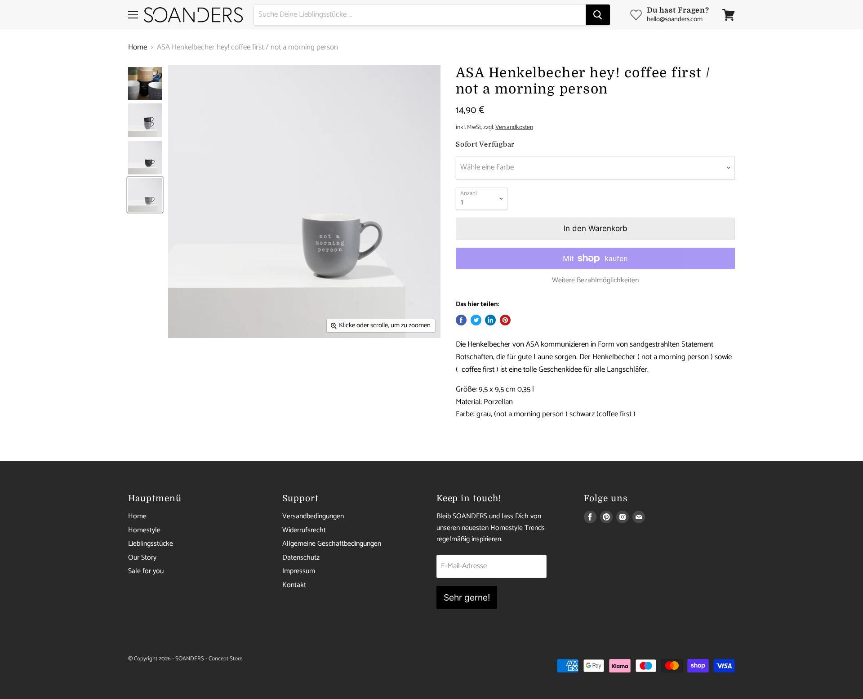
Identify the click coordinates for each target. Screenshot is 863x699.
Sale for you (146, 571)
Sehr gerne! (467, 597)
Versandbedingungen (313, 516)
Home (137, 47)
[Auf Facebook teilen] (461, 320)
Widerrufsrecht (304, 530)
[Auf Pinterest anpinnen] (505, 320)
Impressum (298, 571)
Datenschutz (301, 558)
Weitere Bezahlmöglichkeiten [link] (595, 280)
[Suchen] (598, 14)
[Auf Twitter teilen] (476, 320)
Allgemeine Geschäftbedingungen (331, 544)
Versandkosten (514, 127)
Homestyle (144, 530)
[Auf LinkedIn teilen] (490, 320)
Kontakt (294, 585)
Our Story (142, 558)
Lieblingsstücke (150, 544)
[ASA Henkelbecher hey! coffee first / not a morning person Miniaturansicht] (145, 83)
